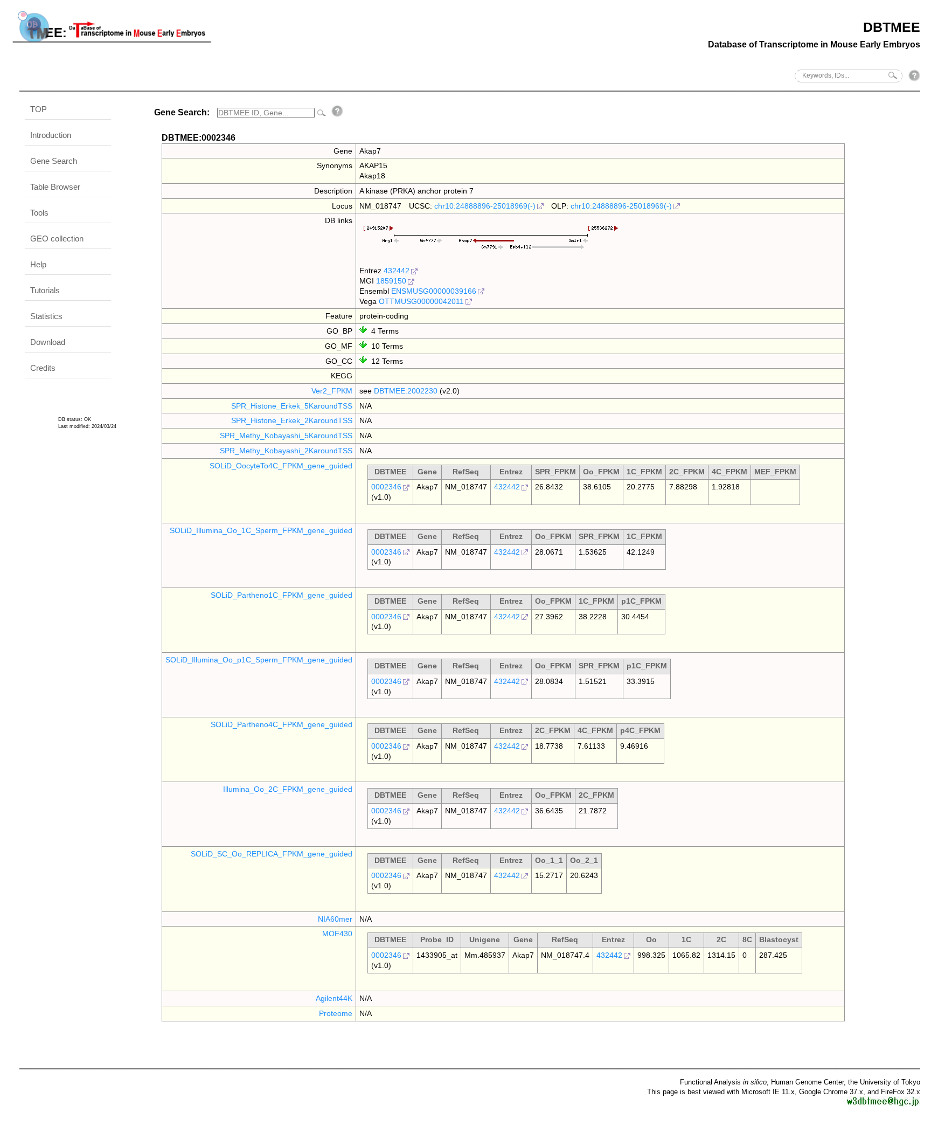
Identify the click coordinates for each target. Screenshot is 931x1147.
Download (47, 342)
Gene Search (53, 160)
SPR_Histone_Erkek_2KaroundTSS (291, 420)
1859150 (391, 281)
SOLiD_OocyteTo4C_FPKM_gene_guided (281, 465)
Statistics (46, 316)
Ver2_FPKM (331, 390)
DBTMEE (891, 26)
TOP (38, 109)
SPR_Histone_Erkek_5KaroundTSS (291, 406)
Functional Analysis (723, 1082)
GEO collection (57, 238)
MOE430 (337, 933)
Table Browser (55, 186)
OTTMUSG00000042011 (421, 301)
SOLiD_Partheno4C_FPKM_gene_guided (281, 724)
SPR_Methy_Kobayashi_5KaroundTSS (286, 435)
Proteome (335, 1013)
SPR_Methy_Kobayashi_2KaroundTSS (286, 450)
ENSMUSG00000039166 (433, 291)
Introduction (50, 135)
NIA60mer (335, 919)
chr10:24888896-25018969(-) (485, 206)
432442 (396, 270)
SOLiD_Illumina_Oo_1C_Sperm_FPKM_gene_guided (261, 530)
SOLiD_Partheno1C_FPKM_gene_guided (281, 595)
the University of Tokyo (884, 1082)
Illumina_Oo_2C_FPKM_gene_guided (287, 789)
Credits (42, 367)
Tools (39, 212)
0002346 (386, 486)
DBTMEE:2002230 (405, 390)
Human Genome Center (807, 1082)
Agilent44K (334, 998)
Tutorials (45, 290)
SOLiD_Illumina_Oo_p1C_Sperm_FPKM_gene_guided (258, 659)
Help (38, 264)
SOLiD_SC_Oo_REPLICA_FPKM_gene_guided (271, 853)
